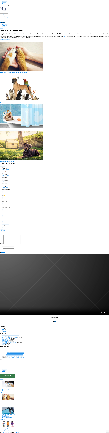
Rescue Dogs (4, 331)
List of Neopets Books (5, 340)
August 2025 (3, 370)
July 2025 (3, 371)
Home (1, 28)
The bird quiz (3, 15)
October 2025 (4, 368)
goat (25, 36)
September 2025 (4, 369)
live (4, 39)
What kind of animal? (5, 17)
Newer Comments (2, 166)
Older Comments (2, 165)
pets (44, 33)
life (3, 39)
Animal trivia (3, 14)
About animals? (4, 18)
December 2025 (4, 366)
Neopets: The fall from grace (6, 339)
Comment (1, 243)
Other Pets (3, 3)
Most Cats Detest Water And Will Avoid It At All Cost (12, 130)
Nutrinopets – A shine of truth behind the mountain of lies (13, 72)
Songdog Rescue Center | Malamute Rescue (8, 428)
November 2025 (4, 367)
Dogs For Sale (3, 102)
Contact (3, 20)
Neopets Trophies (4, 390)
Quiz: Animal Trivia (4, 415)
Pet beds (3, 344)
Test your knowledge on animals (7, 417)
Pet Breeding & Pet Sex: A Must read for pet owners (9, 342)
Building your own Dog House (7, 161)
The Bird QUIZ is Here (5, 416)
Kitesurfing (17, 432)
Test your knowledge (4, 16)
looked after (65, 36)
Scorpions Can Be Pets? (9, 348)
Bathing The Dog (4, 343)
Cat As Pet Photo (4, 2)
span (9, 39)
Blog (2, 28)
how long (1, 39)
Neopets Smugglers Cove (5, 341)
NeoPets (3, 329)
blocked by (8, 376)
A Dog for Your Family (5, 429)
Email (1, 247)
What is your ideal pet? (5, 19)
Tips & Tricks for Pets (5, 432)
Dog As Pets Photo (4, 1)
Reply (2, 191)
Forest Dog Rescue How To (6, 430)
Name (1, 245)
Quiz (2, 330)
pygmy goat (35, 33)
